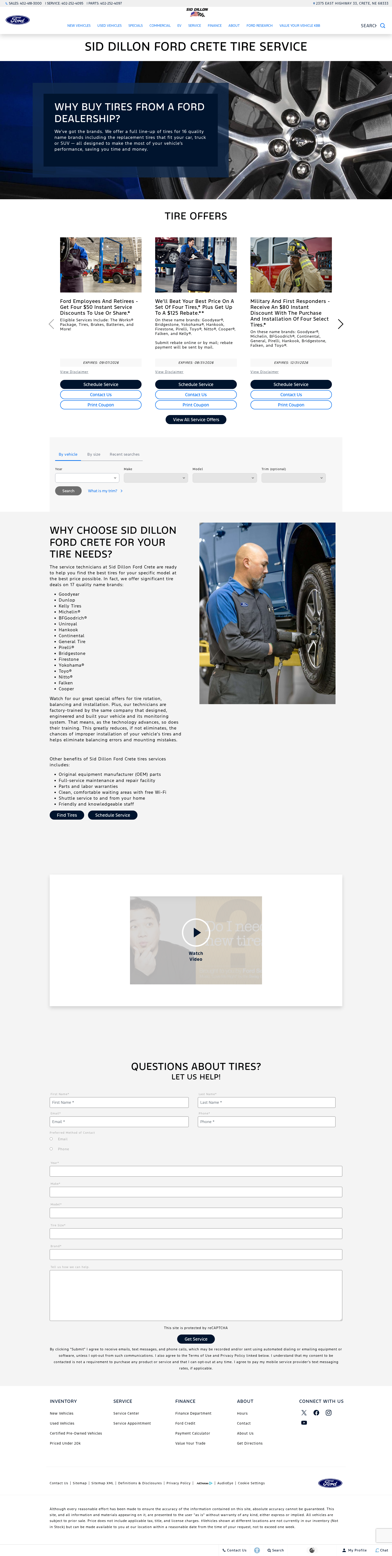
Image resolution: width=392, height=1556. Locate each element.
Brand (56, 1246)
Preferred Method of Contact (72, 1133)
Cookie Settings (251, 1483)
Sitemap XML (102, 1483)
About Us (245, 1433)
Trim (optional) (274, 469)
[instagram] (329, 1413)
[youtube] (304, 1423)
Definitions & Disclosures (140, 1483)
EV (179, 25)
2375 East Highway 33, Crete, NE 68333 (352, 3)
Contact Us (101, 394)
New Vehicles (79, 25)
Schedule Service (100, 384)
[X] (304, 1413)
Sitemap (80, 1483)
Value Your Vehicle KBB (299, 25)
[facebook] (316, 1413)
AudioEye (225, 1483)
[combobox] (87, 478)
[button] (340, 324)
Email (56, 1113)
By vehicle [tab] (68, 454)
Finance (215, 25)
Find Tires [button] (67, 815)
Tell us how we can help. (70, 1267)
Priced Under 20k (65, 1443)
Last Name (208, 1094)
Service (194, 25)
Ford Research (260, 25)
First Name (60, 1094)
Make (128, 469)
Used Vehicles (109, 25)
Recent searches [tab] (125, 454)
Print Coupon (101, 405)
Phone (204, 1113)
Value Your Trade (190, 1443)
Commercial (160, 25)
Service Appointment (132, 1423)
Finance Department (193, 1413)
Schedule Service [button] (112, 815)
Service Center (126, 1413)
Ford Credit (185, 1423)
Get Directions (250, 1443)
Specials (135, 25)
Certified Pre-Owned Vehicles (76, 1433)
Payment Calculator (192, 1433)
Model (198, 469)
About (234, 25)
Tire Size (58, 1225)
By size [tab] (93, 454)
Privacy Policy (179, 1483)
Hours (242, 1413)
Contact (244, 1423)
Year (58, 469)
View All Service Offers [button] (196, 419)
